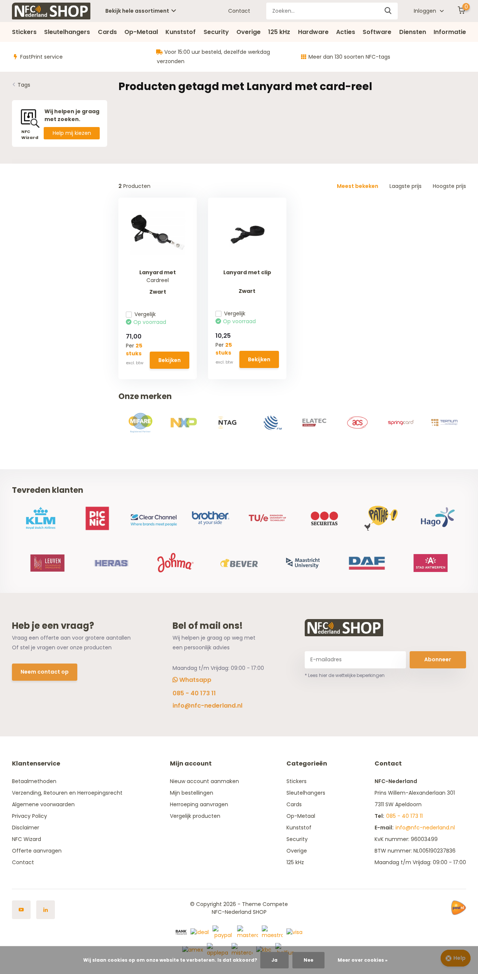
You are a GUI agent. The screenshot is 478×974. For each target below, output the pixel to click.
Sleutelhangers (67, 32)
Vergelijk (145, 314)
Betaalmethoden (34, 781)
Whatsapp (194, 679)
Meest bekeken (357, 186)
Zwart (157, 292)
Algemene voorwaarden (43, 804)
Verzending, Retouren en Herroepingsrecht (67, 793)
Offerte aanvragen (37, 850)
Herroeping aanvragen (199, 804)
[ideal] (200, 932)
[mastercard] (247, 932)
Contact (239, 11)
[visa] (294, 932)
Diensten (412, 32)
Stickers (24, 32)
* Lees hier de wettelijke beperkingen (345, 675)
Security (216, 32)
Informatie (450, 32)
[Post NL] (458, 907)
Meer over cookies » (363, 960)
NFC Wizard (26, 839)
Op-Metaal (141, 32)
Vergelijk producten (195, 816)
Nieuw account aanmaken (204, 781)
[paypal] (223, 932)
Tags (24, 85)
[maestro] (272, 932)
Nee (308, 960)
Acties (345, 32)
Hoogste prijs (449, 186)
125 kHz (279, 32)
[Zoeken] (388, 11)
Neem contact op (45, 671)
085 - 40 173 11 (194, 693)
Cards (107, 32)
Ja (274, 960)
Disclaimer (25, 827)
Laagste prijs (405, 186)
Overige (248, 32)
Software (377, 32)
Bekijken (169, 360)
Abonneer (437, 659)
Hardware (313, 32)
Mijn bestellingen (191, 793)
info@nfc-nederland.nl (207, 705)
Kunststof (180, 32)
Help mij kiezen (72, 133)
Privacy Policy (29, 816)
